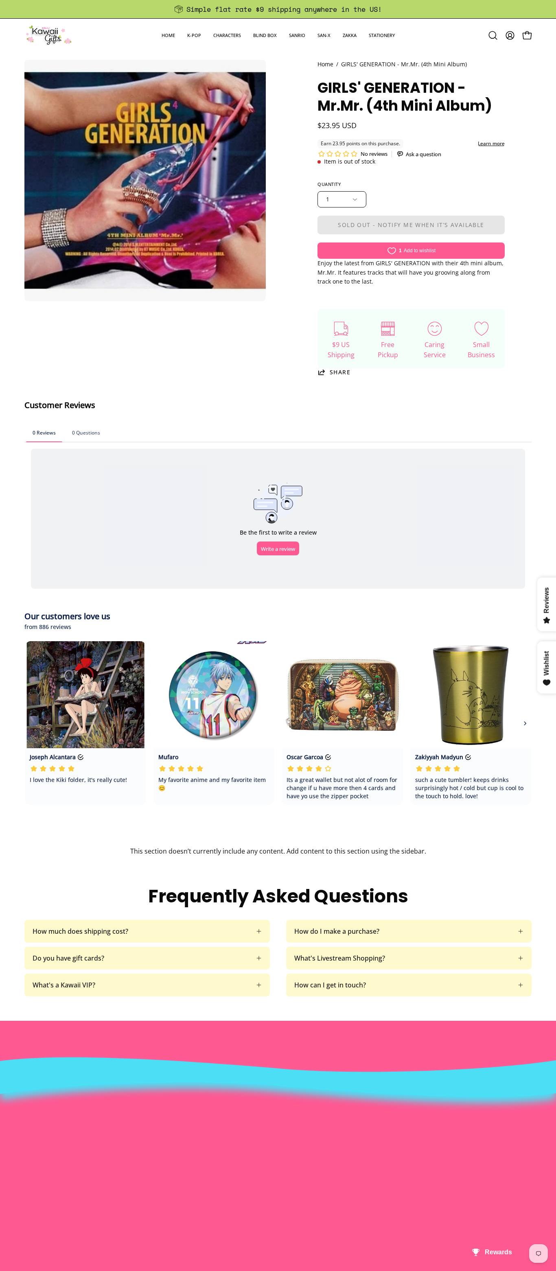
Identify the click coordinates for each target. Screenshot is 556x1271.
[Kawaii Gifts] (48, 35)
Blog (267, 1151)
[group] (278, 9)
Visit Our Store (282, 1098)
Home (325, 64)
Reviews (272, 1165)
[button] (194, 35)
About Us (169, 1098)
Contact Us (277, 1111)
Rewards (168, 1111)
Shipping (273, 1124)
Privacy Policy (176, 1165)
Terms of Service (180, 1151)
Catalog (167, 1138)
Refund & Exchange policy (194, 1124)
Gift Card (273, 1138)
